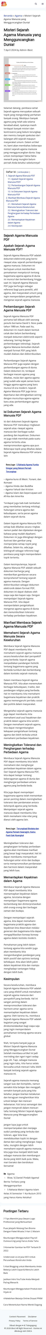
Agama (18, 15)
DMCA (29, 1331)
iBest (13, 1328)
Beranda (8, 15)
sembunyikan (23, 172)
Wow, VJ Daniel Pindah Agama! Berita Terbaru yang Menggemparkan (21, 1181)
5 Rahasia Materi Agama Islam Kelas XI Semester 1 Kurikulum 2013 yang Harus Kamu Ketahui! (22, 1193)
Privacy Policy (14, 1320)
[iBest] (4, 4)
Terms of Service (30, 1320)
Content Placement (17, 1316)
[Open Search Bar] (36, 4)
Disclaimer (32, 1316)
